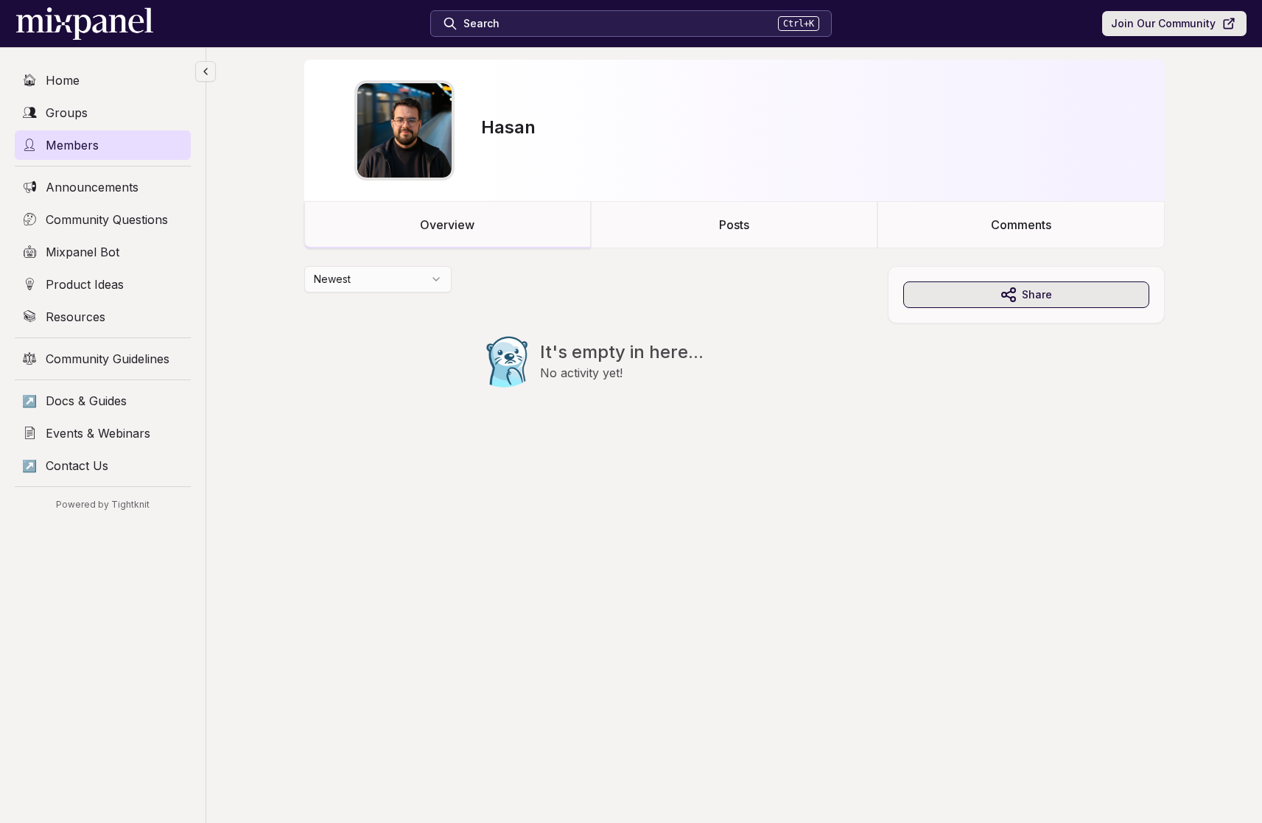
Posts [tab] (734, 224)
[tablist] (734, 224)
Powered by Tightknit (103, 504)
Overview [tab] (447, 224)
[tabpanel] (734, 356)
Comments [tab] (1021, 224)
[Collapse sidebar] (205, 71)
